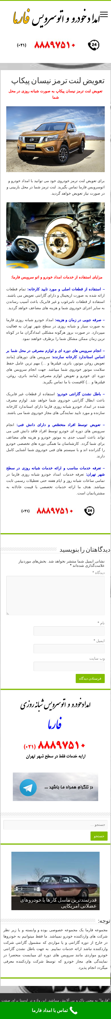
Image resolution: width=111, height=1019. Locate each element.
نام (101, 623)
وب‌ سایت (97, 658)
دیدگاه (98, 572)
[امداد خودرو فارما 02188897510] (55, 17)
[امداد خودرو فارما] (55, 46)
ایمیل (99, 641)
